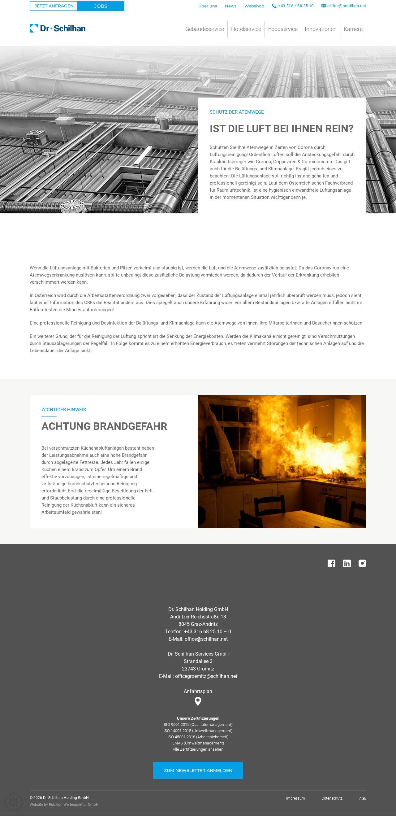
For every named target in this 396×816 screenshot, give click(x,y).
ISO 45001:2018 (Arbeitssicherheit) (198, 737)
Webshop (254, 5)
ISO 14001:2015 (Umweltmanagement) (198, 730)
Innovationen (321, 29)
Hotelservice (246, 29)
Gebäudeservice (204, 29)
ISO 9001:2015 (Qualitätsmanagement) (198, 724)
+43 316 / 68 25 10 (296, 5)
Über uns (207, 5)
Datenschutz (332, 798)
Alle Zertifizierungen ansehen (198, 749)
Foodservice (283, 29)
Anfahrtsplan (198, 691)
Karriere (353, 29)
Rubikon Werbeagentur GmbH (74, 804)
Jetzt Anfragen (54, 6)
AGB (362, 798)
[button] (13, 802)
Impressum (295, 798)
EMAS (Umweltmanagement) (198, 743)
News (231, 5)
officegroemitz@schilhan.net (206, 676)
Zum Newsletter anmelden (198, 770)
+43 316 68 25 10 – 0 (207, 632)
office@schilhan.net (346, 5)
